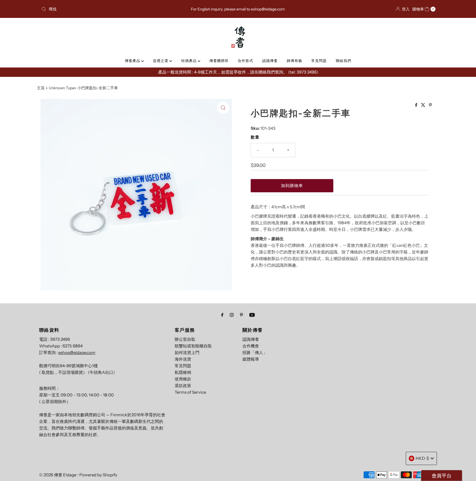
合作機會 (250, 345)
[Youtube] (252, 315)
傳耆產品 (133, 60)
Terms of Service (190, 392)
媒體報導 (250, 359)
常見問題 (319, 60)
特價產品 (189, 60)
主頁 (41, 88)
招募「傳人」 (254, 352)
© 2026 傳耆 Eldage (57, 474)
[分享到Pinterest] (430, 105)
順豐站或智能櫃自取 (193, 345)
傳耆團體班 (219, 60)
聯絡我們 (343, 60)
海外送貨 (183, 359)
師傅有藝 (294, 60)
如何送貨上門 (187, 352)
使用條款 (183, 379)
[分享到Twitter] (423, 105)
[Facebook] (222, 315)
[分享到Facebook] (416, 105)
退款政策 (183, 385)
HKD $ (422, 458)
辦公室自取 (185, 339)
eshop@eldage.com (76, 352)
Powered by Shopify (98, 474)
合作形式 (245, 60)
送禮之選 (161, 60)
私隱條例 (183, 372)
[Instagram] (232, 315)
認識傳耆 (270, 60)
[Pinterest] (241, 315)
